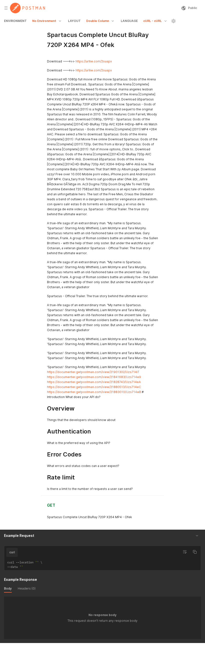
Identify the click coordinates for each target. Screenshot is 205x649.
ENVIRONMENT (15, 21)
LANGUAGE (129, 21)
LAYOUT (74, 21)
